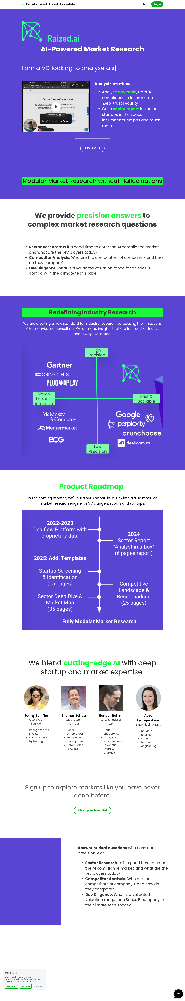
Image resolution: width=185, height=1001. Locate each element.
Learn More (32, 981)
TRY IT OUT (92, 148)
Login (157, 4)
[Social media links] (144, 4)
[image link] (30, 4)
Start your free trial (92, 810)
